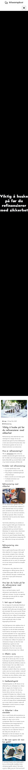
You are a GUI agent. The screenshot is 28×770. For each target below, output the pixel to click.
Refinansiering (7, 424)
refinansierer (10, 454)
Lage (5, 421)
